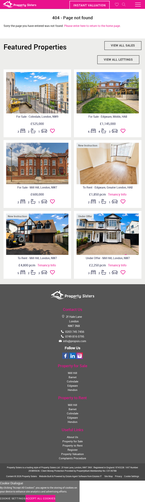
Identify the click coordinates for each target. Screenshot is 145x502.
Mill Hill (72, 373)
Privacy (118, 476)
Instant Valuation (89, 5)
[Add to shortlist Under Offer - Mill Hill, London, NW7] (124, 273)
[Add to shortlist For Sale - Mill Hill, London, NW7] (53, 202)
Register (73, 449)
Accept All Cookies (40, 498)
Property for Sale (72, 441)
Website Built (45, 476)
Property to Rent (73, 445)
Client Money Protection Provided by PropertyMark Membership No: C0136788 (79, 470)
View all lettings (118, 59)
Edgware (72, 385)
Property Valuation (72, 454)
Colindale (72, 381)
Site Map (108, 476)
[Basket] (116, 4)
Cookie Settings (131, 476)
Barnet (73, 377)
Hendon (72, 390)
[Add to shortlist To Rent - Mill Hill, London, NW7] (53, 273)
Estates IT (97, 476)
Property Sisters (29, 476)
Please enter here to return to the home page (92, 26)
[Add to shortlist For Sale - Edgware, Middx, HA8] (124, 131)
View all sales (123, 45)
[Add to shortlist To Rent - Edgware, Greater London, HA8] (124, 202)
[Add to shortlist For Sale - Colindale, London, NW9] (53, 131)
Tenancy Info (117, 194)
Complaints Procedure (72, 458)
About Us (72, 437)
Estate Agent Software (76, 476)
